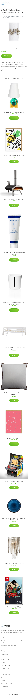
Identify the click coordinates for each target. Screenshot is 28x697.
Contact (3, 680)
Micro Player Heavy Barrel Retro (14, 481)
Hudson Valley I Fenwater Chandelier (14, 563)
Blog (2, 678)
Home (2, 14)
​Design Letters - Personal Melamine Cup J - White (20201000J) (14, 303)
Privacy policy (4, 686)
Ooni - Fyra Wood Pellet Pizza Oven (14, 199)
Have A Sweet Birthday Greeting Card (14, 155)
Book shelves (4, 654)
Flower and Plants (5, 665)
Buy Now (6, 56)
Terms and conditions (6, 683)
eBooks (3, 662)
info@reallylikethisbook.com (8, 645)
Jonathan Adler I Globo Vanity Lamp (14, 112)
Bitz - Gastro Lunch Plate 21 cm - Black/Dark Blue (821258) (14, 519)
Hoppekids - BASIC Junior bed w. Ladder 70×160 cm (14, 348)
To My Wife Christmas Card (14, 438)
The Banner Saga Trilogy (14, 607)
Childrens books (12, 48)
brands (3, 657)
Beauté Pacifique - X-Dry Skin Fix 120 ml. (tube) (14, 253)
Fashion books (21, 48)
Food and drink (5, 668)
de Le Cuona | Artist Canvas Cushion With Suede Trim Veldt (14, 393)
